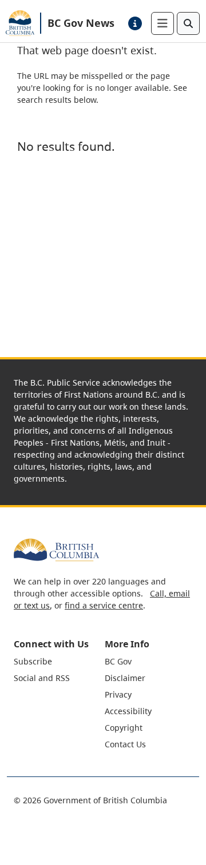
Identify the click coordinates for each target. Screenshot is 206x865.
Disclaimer (125, 677)
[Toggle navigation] (162, 23)
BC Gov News (80, 23)
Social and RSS (42, 677)
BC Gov (118, 661)
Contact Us (125, 744)
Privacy (118, 694)
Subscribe (33, 661)
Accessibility (128, 711)
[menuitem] (58, 661)
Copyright (123, 727)
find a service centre (104, 605)
